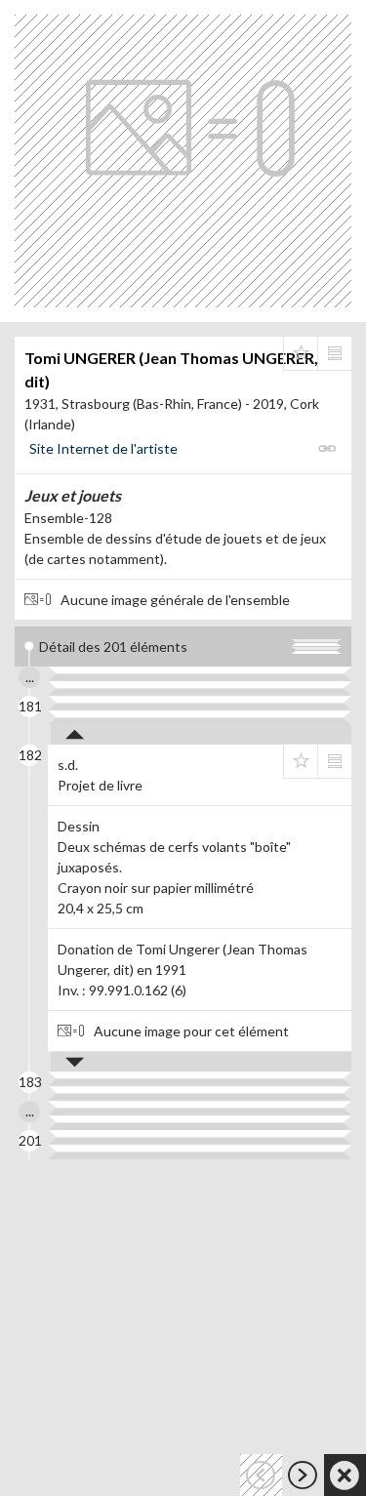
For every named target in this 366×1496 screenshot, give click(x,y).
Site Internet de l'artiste (103, 448)
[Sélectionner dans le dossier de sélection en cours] (300, 353)
